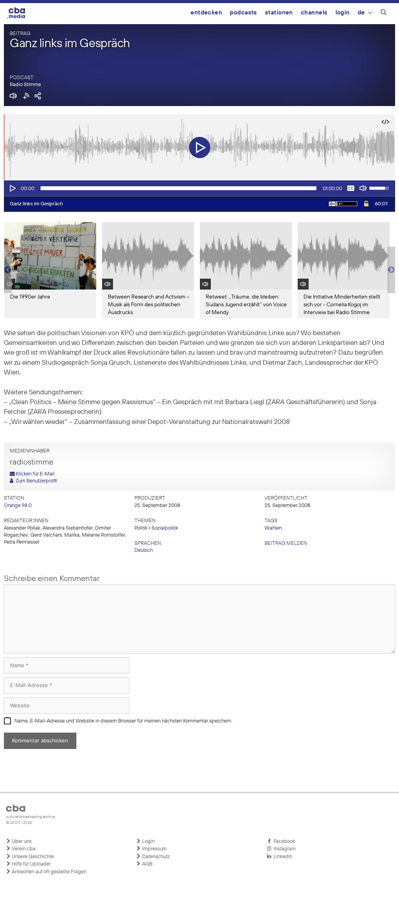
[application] (199, 188)
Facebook (283, 841)
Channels (314, 13)
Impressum (154, 848)
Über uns (21, 841)
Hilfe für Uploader (31, 864)
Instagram (283, 848)
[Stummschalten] (363, 188)
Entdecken (206, 13)
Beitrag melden (286, 543)
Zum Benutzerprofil (35, 481)
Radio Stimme (25, 84)
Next (391, 270)
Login (342, 13)
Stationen (279, 13)
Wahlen (273, 528)
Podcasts (243, 13)
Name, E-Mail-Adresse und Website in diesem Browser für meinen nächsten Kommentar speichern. (123, 721)
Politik (140, 528)
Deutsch (143, 550)
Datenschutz (155, 856)
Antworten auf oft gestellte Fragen (49, 871)
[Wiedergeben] (12, 188)
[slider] (178, 188)
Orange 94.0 (18, 505)
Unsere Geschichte (32, 856)
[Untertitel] (351, 188)
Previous (8, 270)
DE (361, 13)
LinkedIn (281, 856)
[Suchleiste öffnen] (383, 13)
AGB (146, 864)
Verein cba (23, 848)
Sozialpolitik (165, 528)
